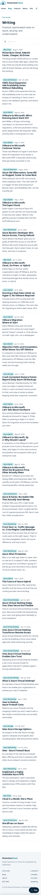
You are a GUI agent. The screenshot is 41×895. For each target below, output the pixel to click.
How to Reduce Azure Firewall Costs (13, 703)
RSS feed (5, 881)
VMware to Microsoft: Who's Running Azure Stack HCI (17, 116)
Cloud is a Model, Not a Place (17, 798)
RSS (31, 8)
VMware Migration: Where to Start (12, 321)
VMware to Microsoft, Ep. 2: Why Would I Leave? (15, 438)
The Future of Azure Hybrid (16, 581)
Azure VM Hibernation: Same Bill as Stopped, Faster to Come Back (19, 174)
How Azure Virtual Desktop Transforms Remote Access (16, 631)
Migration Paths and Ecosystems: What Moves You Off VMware (19, 348)
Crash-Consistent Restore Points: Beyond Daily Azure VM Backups (19, 378)
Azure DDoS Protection (14, 553)
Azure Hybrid (8, 112)
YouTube (34, 878)
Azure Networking (10, 230)
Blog (10, 8)
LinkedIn (34, 874)
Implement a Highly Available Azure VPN (13, 773)
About (25, 8)
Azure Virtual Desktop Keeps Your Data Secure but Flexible (17, 604)
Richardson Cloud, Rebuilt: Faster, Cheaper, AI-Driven (16, 54)
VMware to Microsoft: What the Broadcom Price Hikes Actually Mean (15, 470)
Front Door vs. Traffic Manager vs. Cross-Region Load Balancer (18, 528)
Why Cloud (7, 50)
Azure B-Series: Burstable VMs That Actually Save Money (18, 498)
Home (3, 8)
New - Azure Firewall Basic (16, 750)
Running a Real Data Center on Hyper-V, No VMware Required (18, 294)
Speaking (34, 881)
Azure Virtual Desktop (11, 600)
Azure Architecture (10, 80)
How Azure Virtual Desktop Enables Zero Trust (16, 655)
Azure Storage (8, 374)
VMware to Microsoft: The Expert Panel (13, 204)
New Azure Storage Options (16, 729)
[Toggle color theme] (37, 8)
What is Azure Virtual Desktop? (18, 680)
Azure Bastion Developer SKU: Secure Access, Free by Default (18, 234)
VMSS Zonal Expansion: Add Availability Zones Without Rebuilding (14, 85)
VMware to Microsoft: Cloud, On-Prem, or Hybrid (16, 264)
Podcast (17, 8)
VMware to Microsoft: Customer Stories (13, 147)
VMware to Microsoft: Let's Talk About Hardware (16, 408)
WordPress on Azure (13, 823)
